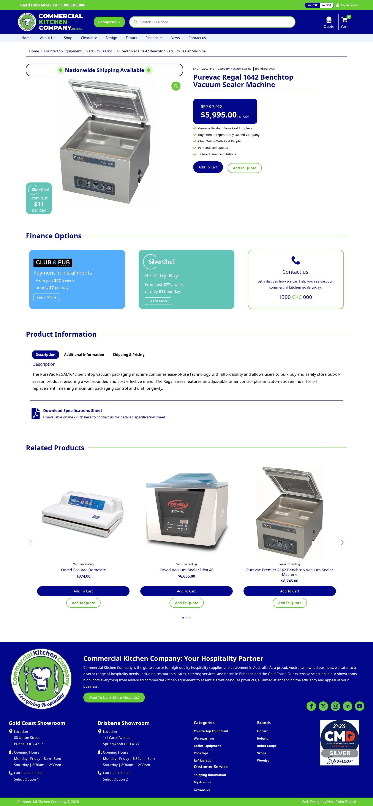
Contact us (197, 37)
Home (27, 37)
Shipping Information (210, 775)
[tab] (45, 354)
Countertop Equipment (63, 51)
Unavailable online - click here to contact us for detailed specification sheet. (104, 417)
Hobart (262, 731)
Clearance (89, 37)
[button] (175, 86)
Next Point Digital (341, 801)
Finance (152, 37)
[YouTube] (359, 706)
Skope (261, 753)
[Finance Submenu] (162, 38)
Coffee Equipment (207, 746)
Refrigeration (203, 760)
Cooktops (201, 753)
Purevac (269, 69)
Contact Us (202, 789)
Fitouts (131, 37)
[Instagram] (335, 706)
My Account (203, 782)
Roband (263, 738)
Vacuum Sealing (99, 51)
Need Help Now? (52, 5)
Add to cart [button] (83, 591)
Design (111, 37)
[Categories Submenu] (121, 22)
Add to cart (208, 167)
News (175, 37)
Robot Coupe (267, 746)
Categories (107, 22)
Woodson (264, 760)
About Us (47, 37)
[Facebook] (311, 706)
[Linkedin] (347, 706)
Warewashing (204, 738)
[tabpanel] (186, 377)
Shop (68, 37)
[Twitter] (323, 706)
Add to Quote (244, 168)
